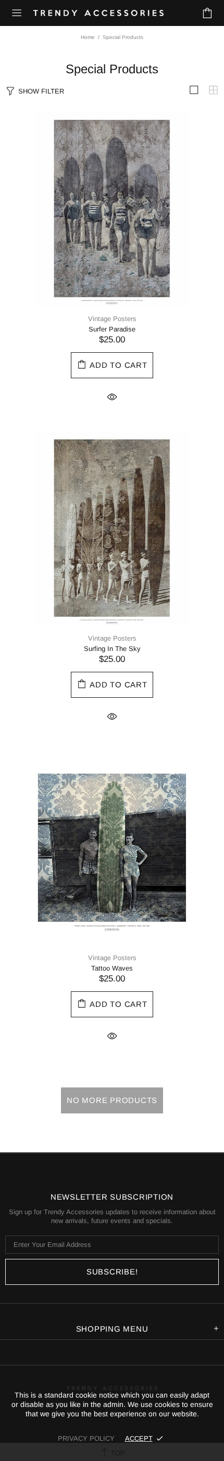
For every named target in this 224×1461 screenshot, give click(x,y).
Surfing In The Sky (112, 649)
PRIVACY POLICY (86, 1438)
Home (88, 37)
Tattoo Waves (112, 968)
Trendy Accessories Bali (98, 13)
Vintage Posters (112, 319)
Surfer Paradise (112, 329)
